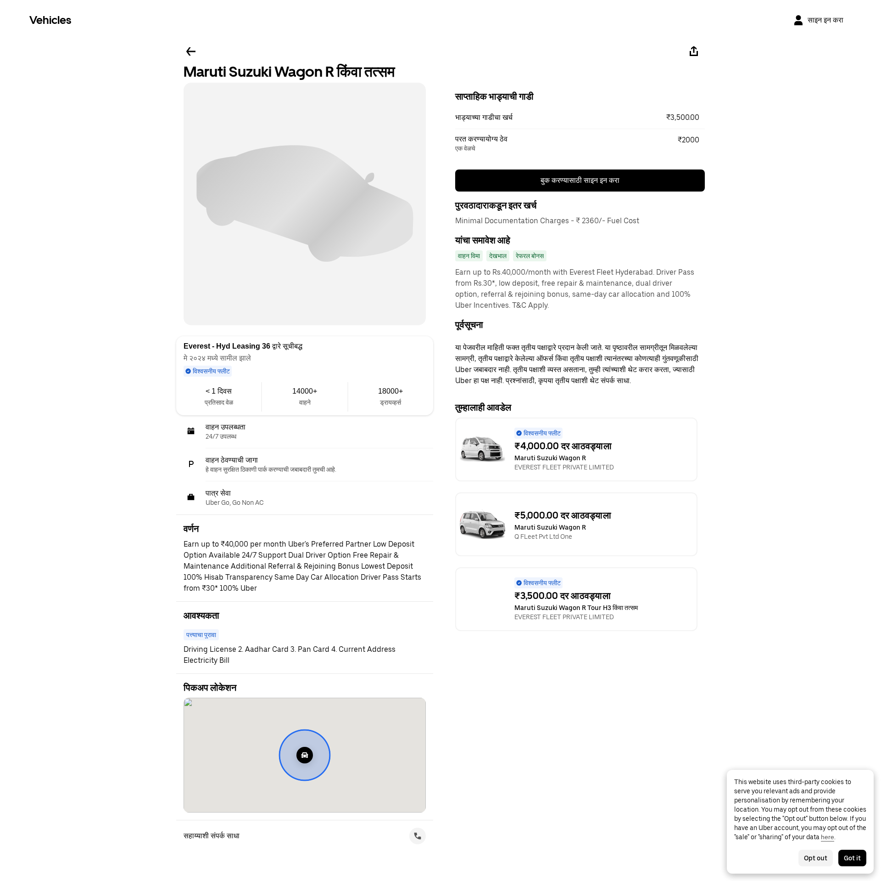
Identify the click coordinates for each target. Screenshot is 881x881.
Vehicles (50, 20)
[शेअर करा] (694, 51)
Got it (852, 858)
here (827, 837)
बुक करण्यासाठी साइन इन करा (580, 180)
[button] (580, 118)
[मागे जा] (191, 51)
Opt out (815, 858)
